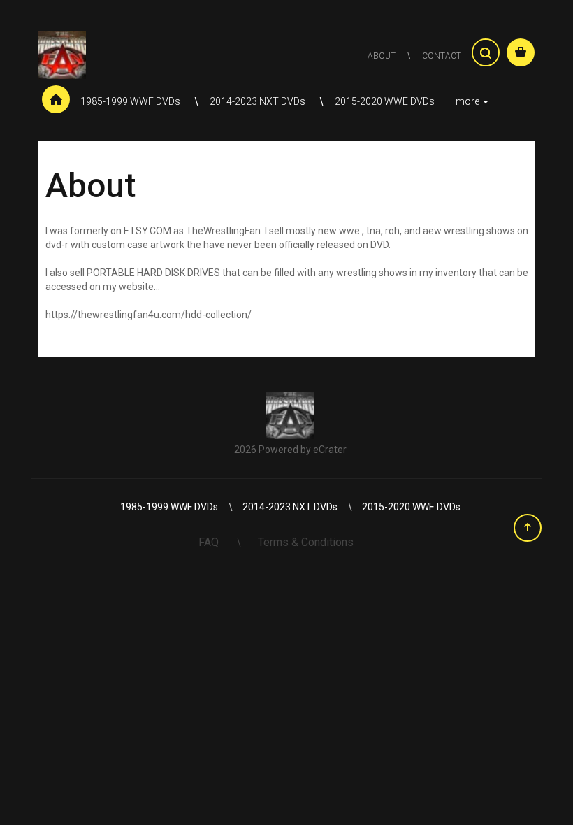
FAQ (210, 542)
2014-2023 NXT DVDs (258, 101)
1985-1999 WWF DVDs (131, 101)
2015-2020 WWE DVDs (385, 101)
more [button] (468, 101)
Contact (441, 56)
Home (56, 101)
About (382, 56)
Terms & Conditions (306, 542)
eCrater (330, 449)
